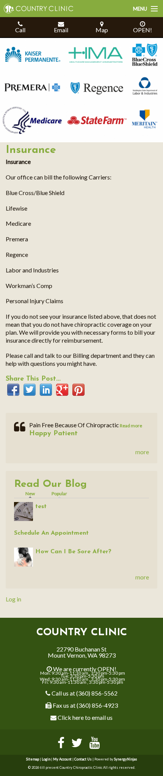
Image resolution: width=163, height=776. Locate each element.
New (32, 493)
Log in (13, 599)
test (41, 507)
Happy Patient (53, 433)
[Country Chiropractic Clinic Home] (36, 5)
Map (102, 29)
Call (20, 29)
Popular (59, 493)
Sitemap (32, 759)
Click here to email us (84, 717)
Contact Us (83, 759)
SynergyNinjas (125, 759)
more (142, 451)
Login (46, 759)
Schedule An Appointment (51, 533)
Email (61, 29)
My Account (62, 759)
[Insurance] (81, 89)
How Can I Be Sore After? (73, 552)
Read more (130, 425)
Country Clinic (81, 633)
